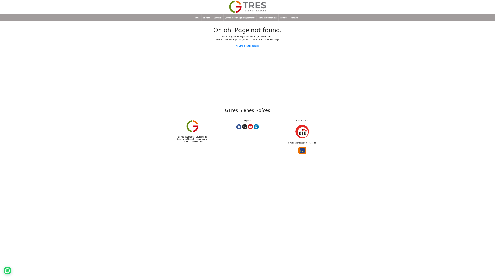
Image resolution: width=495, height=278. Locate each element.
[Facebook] (238, 126)
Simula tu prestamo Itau (268, 18)
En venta (206, 18)
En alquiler (217, 18)
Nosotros (283, 18)
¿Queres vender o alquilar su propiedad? (240, 18)
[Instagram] (244, 126)
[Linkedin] (256, 126)
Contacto (294, 18)
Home (197, 18)
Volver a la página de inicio (247, 46)
